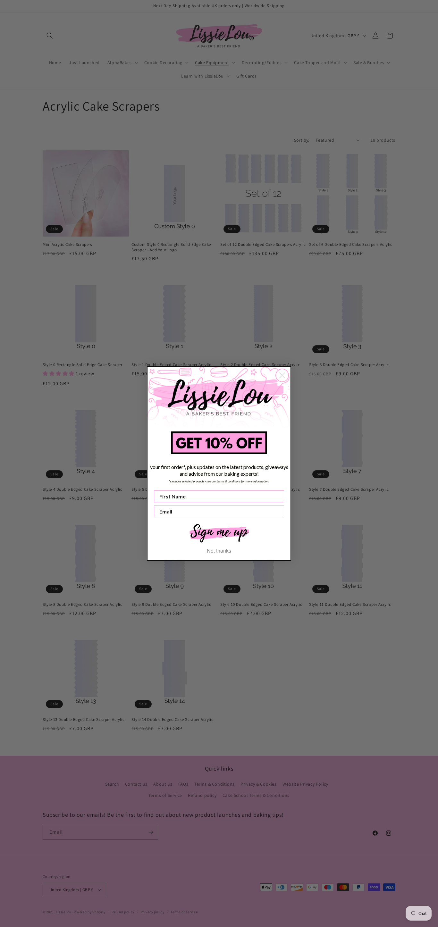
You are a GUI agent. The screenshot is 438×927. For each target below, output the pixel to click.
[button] (219, 533)
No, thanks (219, 550)
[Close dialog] (282, 375)
